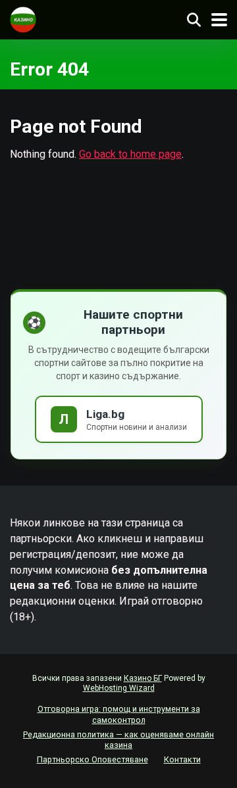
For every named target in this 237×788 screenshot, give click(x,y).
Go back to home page (130, 154)
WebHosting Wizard (119, 688)
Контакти (182, 759)
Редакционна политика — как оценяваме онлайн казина (118, 740)
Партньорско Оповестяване (92, 759)
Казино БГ (143, 678)
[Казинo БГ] (23, 18)
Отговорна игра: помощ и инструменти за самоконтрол (119, 714)
